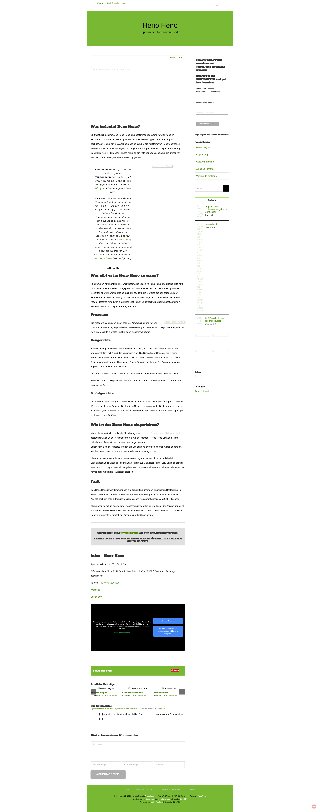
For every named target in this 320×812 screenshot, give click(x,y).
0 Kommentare (112, 695)
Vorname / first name (205, 102)
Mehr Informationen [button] (122, 633)
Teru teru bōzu (103, 258)
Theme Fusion (150, 796)
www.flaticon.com (164, 799)
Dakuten (125, 239)
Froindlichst (161, 692)
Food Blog (140, 789)
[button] (221, 5)
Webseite (95, 590)
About (153, 789)
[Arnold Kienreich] (198, 377)
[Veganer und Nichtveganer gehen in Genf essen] (200, 207)
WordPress (202, 796)
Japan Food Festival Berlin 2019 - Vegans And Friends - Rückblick (114, 709)
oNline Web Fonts (157, 802)
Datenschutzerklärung (171, 789)
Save (176, 670)
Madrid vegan (99, 692)
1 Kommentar (141, 695)
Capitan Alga (202, 154)
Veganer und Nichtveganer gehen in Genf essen (216, 209)
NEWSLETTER (129, 533)
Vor (180, 57)
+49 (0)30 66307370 (109, 583)
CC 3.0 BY (183, 799)
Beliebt (212, 200)
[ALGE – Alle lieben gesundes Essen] (200, 319)
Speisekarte (96, 597)
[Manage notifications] (314, 806)
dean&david (211, 224)
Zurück (173, 57)
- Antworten (161, 709)
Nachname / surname (205, 113)
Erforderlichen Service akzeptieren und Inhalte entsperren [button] (168, 631)
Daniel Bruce (150, 799)
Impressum (190, 789)
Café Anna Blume (132, 692)
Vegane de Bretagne (206, 176)
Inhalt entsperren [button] (168, 621)
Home (127, 789)
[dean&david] (200, 225)
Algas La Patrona (205, 169)
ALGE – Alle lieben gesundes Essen (214, 319)
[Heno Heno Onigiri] (174, 322)
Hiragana (100, 188)
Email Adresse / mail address (208, 91)
